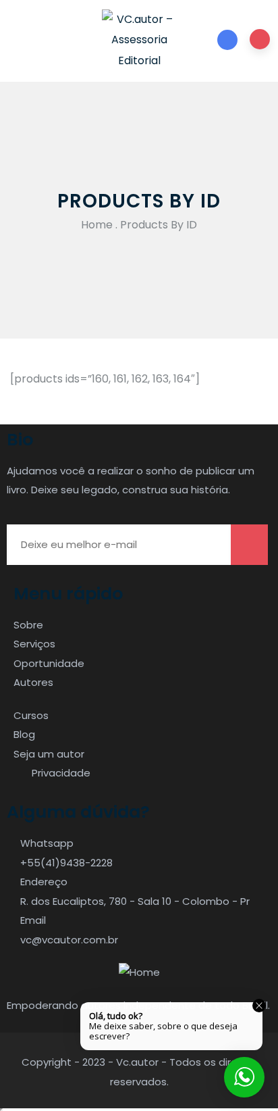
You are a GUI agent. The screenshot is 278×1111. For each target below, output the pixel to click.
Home (97, 224)
